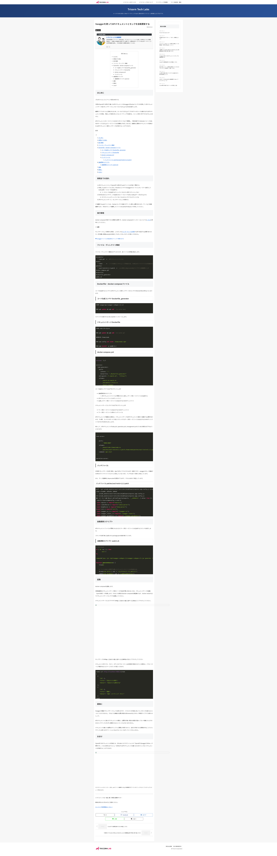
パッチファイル (118, 74)
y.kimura (98, 30)
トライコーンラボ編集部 (113, 37)
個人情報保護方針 (177, 846)
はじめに (115, 56)
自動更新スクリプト (118, 76)
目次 (122, 53)
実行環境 (115, 61)
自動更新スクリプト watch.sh (122, 79)
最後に (115, 83)
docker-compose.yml (120, 72)
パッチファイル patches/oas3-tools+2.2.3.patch (118, 160)
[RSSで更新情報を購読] (109, 47)
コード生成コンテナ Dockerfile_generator (125, 68)
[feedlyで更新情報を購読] (107, 47)
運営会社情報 (169, 846)
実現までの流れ (117, 59)
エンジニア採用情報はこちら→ (104, 807)
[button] (133, 819)
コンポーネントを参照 (128, 232)
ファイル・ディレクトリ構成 (120, 63)
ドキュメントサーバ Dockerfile (122, 70)
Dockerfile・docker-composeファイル (123, 65)
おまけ (115, 85)
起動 (114, 81)
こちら (148, 220)
